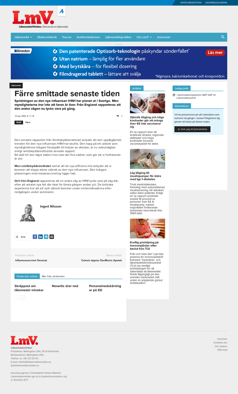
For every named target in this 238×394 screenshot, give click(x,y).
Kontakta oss (220, 342)
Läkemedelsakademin (216, 3)
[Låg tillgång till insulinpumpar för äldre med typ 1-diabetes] (147, 168)
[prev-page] (17, 297)
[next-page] (22, 297)
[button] (222, 37)
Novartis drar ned (65, 286)
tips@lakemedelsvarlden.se (25, 365)
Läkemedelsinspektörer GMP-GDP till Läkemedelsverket (196, 96)
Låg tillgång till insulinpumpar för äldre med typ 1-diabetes (145, 176)
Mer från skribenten (53, 276)
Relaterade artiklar (27, 276)
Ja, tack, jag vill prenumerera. (192, 129)
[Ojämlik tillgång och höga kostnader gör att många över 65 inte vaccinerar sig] (147, 112)
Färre (27, 122)
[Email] (46, 236)
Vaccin (66, 37)
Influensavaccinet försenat (31, 260)
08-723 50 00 (30, 358)
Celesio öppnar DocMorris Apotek (101, 260)
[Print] (51, 236)
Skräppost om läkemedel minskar (29, 288)
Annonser (163, 37)
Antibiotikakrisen (88, 37)
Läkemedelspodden (118, 37)
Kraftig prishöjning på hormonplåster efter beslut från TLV (144, 246)
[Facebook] (35, 236)
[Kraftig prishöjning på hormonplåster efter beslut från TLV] (147, 237)
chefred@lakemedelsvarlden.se (34, 362)
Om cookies (221, 346)
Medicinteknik (47, 37)
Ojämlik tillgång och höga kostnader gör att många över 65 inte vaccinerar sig (147, 122)
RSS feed (222, 349)
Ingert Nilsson (50, 206)
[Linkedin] (40, 236)
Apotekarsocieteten (191, 3)
